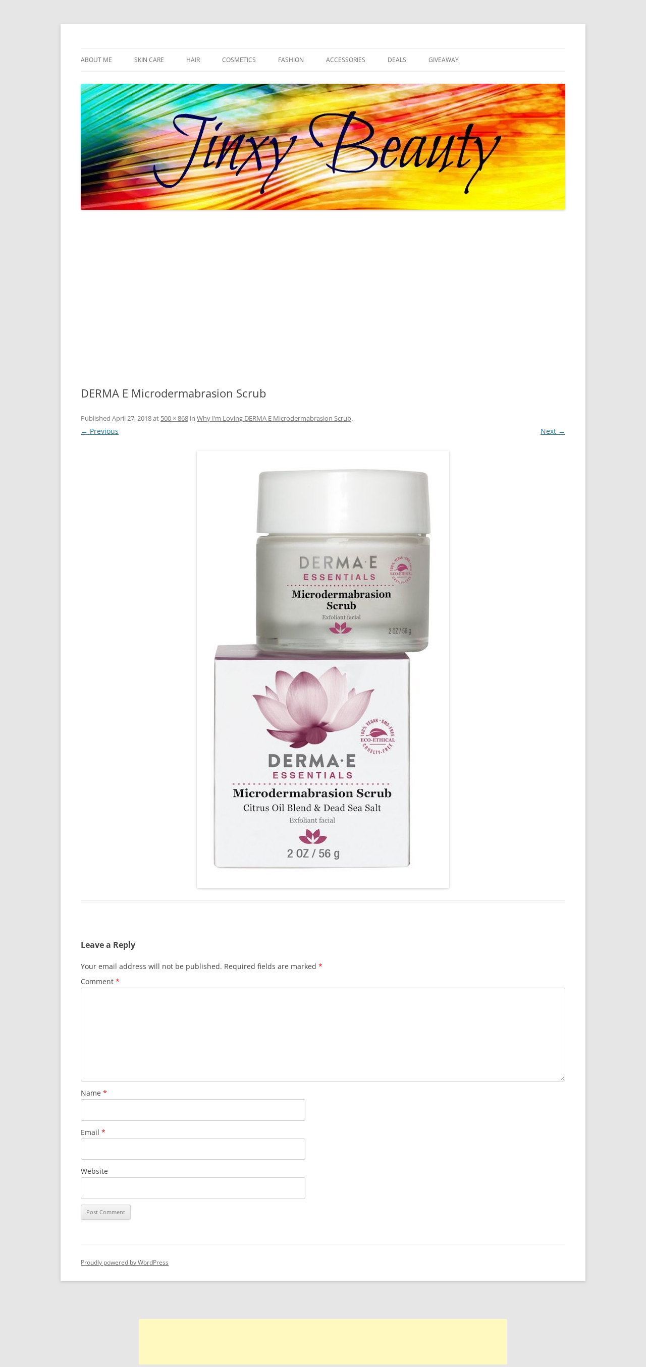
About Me (96, 59)
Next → (553, 431)
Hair (193, 59)
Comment (100, 981)
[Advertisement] (323, 298)
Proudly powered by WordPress (125, 1262)
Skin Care (149, 59)
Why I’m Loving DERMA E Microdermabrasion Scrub (274, 418)
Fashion (291, 59)
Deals (397, 59)
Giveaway (443, 59)
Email (93, 1132)
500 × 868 (174, 418)
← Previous (100, 431)
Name (94, 1093)
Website (94, 1171)
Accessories (345, 59)
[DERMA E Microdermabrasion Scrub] (323, 669)
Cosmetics (239, 59)
